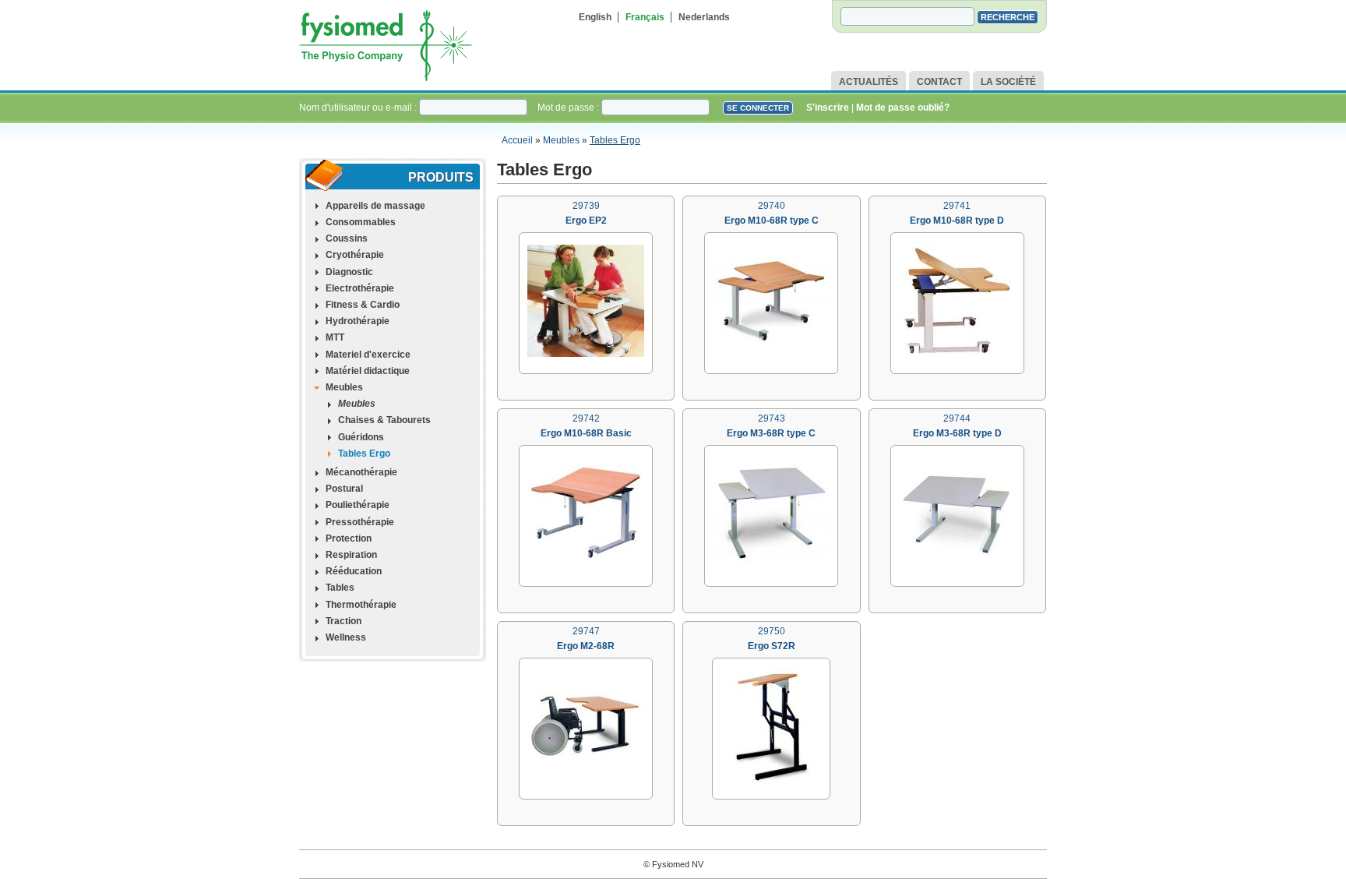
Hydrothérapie (357, 321)
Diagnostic (349, 272)
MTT (335, 337)
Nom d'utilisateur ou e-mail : (359, 107)
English (595, 17)
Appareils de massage (375, 205)
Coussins (347, 238)
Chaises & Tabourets (384, 420)
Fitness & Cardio (363, 304)
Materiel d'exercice (368, 354)
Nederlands (704, 17)
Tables (340, 587)
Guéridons (361, 437)
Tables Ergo (615, 140)
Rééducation (354, 571)
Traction (343, 621)
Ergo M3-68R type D (957, 433)
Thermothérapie (361, 604)
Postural (344, 488)
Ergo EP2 (586, 220)
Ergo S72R (771, 646)
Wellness (346, 637)
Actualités (868, 81)
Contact (939, 81)
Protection (349, 538)
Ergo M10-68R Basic (586, 433)
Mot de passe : (569, 107)
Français (644, 17)
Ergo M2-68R (586, 646)
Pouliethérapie (357, 505)
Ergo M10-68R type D (957, 220)
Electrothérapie (360, 288)
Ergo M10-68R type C (771, 220)
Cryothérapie (355, 254)
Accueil (517, 140)
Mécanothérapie (361, 472)
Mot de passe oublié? (903, 107)
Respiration (351, 554)
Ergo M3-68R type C (771, 433)
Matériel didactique (368, 370)
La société (1008, 81)
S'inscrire (827, 107)
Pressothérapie (360, 522)
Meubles (561, 140)
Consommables (361, 222)
